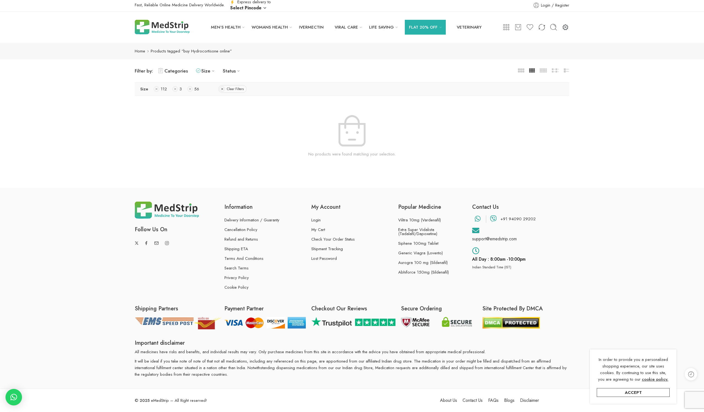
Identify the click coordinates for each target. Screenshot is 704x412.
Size (205, 70)
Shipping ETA (236, 249)
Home (140, 51)
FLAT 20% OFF (423, 27)
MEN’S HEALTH (226, 27)
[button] (14, 397)
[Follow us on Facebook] (146, 243)
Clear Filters (235, 89)
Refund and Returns (241, 239)
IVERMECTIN (311, 27)
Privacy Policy (236, 278)
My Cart (318, 230)
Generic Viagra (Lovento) (420, 253)
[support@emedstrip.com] (475, 230)
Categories (176, 70)
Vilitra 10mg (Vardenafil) (419, 220)
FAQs (493, 400)
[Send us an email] (156, 243)
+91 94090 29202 (518, 219)
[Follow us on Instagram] (166, 243)
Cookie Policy (236, 287)
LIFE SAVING (381, 27)
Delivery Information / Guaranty (251, 220)
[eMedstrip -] (162, 27)
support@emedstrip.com (494, 239)
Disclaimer (529, 400)
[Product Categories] (506, 27)
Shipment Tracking (327, 249)
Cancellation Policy (240, 230)
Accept (633, 392)
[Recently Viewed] (691, 374)
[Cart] (518, 27)
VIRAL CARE (346, 27)
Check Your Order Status (333, 239)
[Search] (553, 27)
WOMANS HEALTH (270, 27)
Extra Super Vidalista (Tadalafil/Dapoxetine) (417, 232)
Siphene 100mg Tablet (418, 243)
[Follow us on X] (137, 243)
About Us (448, 400)
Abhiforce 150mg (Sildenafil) (423, 272)
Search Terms (236, 268)
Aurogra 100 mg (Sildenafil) (423, 263)
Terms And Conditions (243, 258)
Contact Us (473, 400)
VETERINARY (469, 27)
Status (229, 70)
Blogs (509, 400)
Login (316, 220)
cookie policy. (655, 379)
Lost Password (324, 258)
